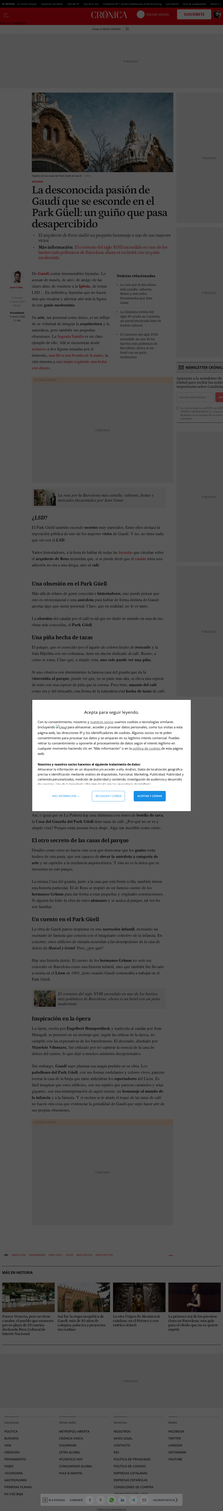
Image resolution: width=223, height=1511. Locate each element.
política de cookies (147, 748)
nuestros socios (101, 722)
